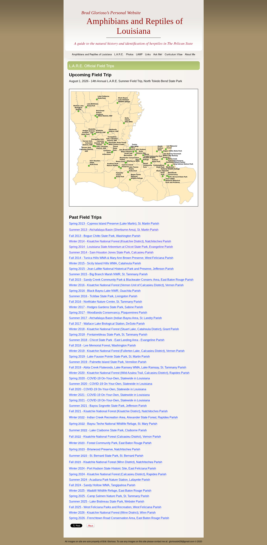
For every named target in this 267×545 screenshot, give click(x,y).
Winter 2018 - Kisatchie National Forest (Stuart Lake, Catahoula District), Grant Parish (124, 329)
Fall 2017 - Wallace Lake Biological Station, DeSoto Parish (107, 323)
